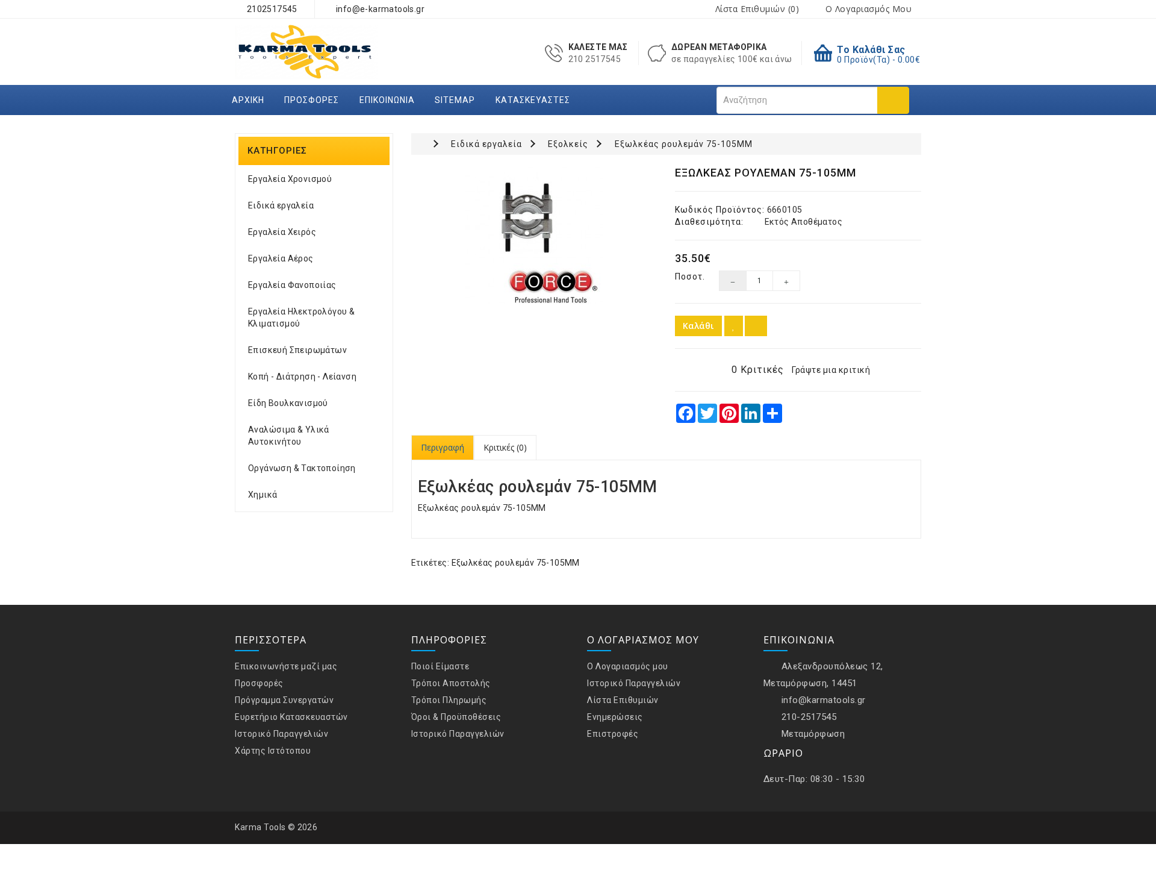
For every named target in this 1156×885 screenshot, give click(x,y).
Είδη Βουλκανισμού (288, 403)
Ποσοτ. (688, 276)
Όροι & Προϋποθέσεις (456, 717)
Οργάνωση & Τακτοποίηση (302, 468)
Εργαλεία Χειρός (282, 232)
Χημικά (262, 494)
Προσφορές (311, 100)
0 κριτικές (758, 369)
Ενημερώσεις (615, 717)
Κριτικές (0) (505, 447)
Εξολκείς (568, 144)
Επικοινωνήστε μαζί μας (286, 666)
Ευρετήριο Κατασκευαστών (291, 717)
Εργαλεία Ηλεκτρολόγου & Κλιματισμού (301, 317)
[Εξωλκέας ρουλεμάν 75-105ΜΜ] (534, 235)
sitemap (455, 100)
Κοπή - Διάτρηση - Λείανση (302, 376)
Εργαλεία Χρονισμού (290, 179)
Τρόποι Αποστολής (451, 683)
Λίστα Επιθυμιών (623, 700)
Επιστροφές (612, 734)
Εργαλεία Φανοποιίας (292, 285)
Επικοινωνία (387, 100)
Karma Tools (260, 827)
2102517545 (270, 9)
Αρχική (248, 100)
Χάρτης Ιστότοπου (273, 750)
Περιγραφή (442, 447)
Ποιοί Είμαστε (440, 666)
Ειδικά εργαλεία (281, 205)
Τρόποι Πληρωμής (449, 700)
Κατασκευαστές (533, 100)
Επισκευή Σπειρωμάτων (297, 350)
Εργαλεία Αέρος (281, 258)
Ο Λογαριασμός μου (627, 666)
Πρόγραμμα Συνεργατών (284, 700)
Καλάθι (698, 325)
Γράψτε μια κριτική (831, 370)
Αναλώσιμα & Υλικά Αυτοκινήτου (288, 435)
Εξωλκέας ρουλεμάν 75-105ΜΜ (684, 144)
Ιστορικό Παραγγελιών (281, 734)
